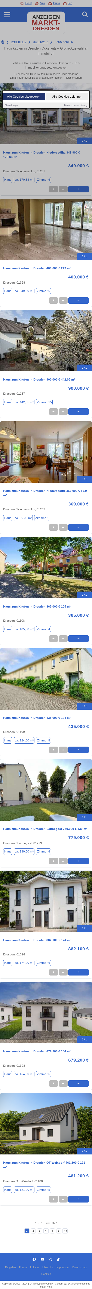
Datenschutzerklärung (75, 105)
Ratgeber (10, 1267)
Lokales (34, 1267)
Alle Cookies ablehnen (67, 96)
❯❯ (65, 1230)
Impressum (62, 1267)
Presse (23, 1267)
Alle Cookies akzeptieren (23, 96)
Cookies (46, 1274)
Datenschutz (79, 1267)
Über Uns (47, 1267)
